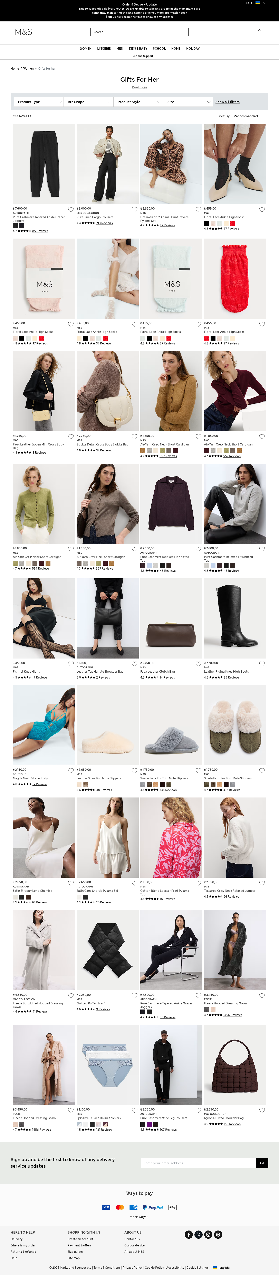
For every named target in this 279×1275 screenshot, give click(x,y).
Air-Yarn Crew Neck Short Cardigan (164, 444)
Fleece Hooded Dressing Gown (225, 1003)
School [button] (159, 48)
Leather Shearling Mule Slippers (99, 778)
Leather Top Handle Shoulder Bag (100, 671)
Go (262, 1163)
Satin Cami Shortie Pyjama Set (97, 891)
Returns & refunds (23, 1252)
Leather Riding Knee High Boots (226, 671)
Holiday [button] (193, 48)
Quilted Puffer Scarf (91, 1003)
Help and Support (142, 56)
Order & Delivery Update (139, 4)
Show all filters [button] (227, 102)
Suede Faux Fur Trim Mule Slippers (164, 778)
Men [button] (119, 48)
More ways (138, 1217)
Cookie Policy (154, 1267)
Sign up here (114, 17)
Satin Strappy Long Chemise (32, 891)
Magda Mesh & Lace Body (30, 778)
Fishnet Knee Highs (26, 671)
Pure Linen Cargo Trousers (95, 217)
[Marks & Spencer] (24, 32)
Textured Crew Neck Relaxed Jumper (230, 891)
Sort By (224, 116)
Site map (74, 1258)
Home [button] (176, 48)
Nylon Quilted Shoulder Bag (224, 1118)
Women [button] (86, 48)
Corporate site (134, 1245)
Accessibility (175, 1267)
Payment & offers (80, 1245)
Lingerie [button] (104, 48)
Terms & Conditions (107, 1267)
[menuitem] (85, 48)
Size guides (75, 1252)
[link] (257, 2)
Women (28, 68)
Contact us (132, 1239)
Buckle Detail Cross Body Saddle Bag (102, 444)
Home (15, 68)
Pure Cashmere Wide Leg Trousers (163, 1118)
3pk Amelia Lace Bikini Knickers (99, 1118)
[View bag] (259, 32)
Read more (139, 87)
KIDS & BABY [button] (138, 48)
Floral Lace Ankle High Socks (224, 217)
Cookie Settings (197, 1267)
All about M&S (134, 1252)
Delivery (16, 1239)
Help (14, 1258)
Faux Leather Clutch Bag (157, 671)
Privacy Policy (133, 1267)
